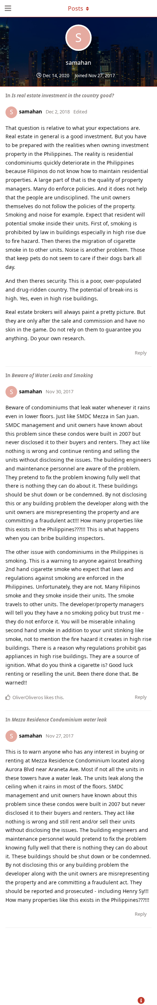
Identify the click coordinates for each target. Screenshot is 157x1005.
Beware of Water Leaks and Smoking (52, 375)
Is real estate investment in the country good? (63, 95)
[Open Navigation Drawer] (7, 8)
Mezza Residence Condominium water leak (59, 719)
